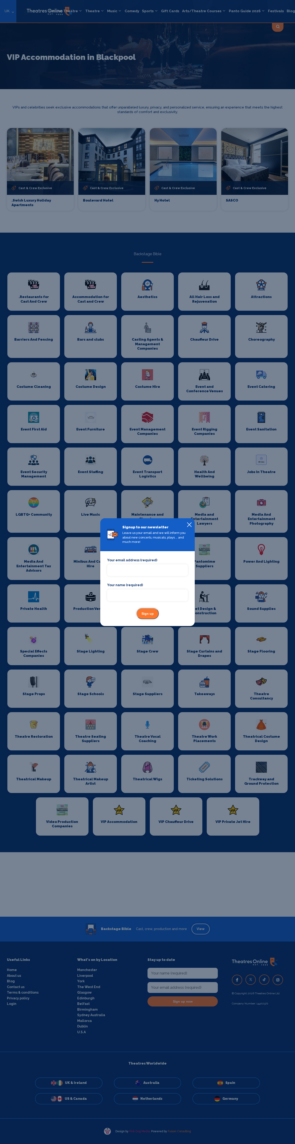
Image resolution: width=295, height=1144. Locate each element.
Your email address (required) (132, 560)
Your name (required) (125, 585)
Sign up (148, 613)
